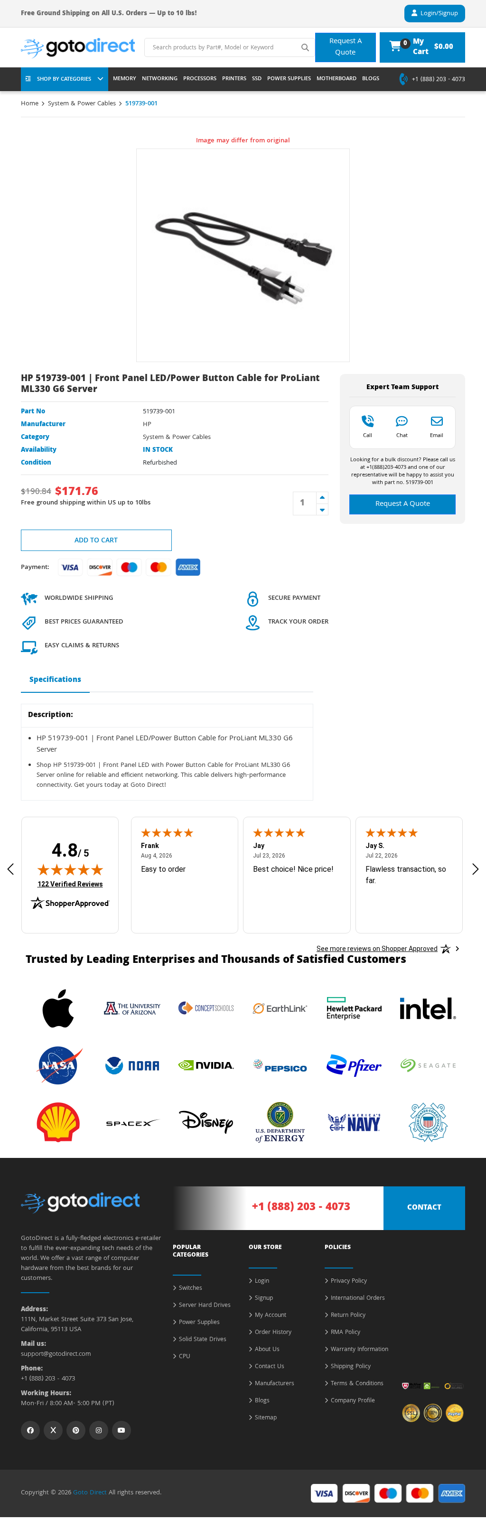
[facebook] (30, 1430)
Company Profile (353, 1401)
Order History (273, 1333)
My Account (270, 1316)
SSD (257, 79)
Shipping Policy (351, 1367)
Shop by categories (64, 79)
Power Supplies (199, 1323)
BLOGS (370, 79)
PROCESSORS (199, 79)
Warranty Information (359, 1350)
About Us (267, 1350)
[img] (70, 869)
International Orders (358, 1299)
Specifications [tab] (55, 680)
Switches (190, 1289)
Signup (264, 1299)
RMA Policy (345, 1333)
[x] (53, 1430)
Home (29, 104)
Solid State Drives (202, 1340)
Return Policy (348, 1316)
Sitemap (266, 1418)
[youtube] (121, 1430)
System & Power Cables (82, 104)
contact (424, 1208)
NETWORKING (160, 79)
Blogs (262, 1401)
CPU (184, 1357)
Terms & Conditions (357, 1384)
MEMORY (124, 79)
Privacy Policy (349, 1282)
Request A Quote (345, 47)
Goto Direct (90, 1493)
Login (262, 1282)
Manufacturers (274, 1384)
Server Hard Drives (205, 1306)
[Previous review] (10, 869)
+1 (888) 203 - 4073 (438, 80)
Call (367, 435)
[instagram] (98, 1430)
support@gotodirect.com (56, 1355)
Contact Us (269, 1367)
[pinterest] (75, 1430)
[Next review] (475, 869)
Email (436, 435)
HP (147, 425)
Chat (402, 435)
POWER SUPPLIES (289, 79)
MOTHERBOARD (336, 79)
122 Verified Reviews (70, 884)
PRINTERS (234, 79)
